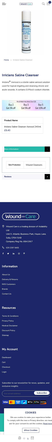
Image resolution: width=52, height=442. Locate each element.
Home (6, 60)
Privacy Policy (8, 321)
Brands (5, 289)
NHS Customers (8, 284)
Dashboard (6, 357)
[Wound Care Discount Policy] (26, 110)
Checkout (6, 367)
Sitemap (5, 335)
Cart (3, 362)
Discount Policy (8, 330)
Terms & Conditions (10, 316)
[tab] (26, 149)
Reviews (7, 176)
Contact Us (6, 294)
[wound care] (26, 4)
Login (4, 372)
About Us (6, 274)
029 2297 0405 (12, 247)
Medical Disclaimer (10, 325)
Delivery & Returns (10, 279)
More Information (11, 149)
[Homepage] (27, 438)
